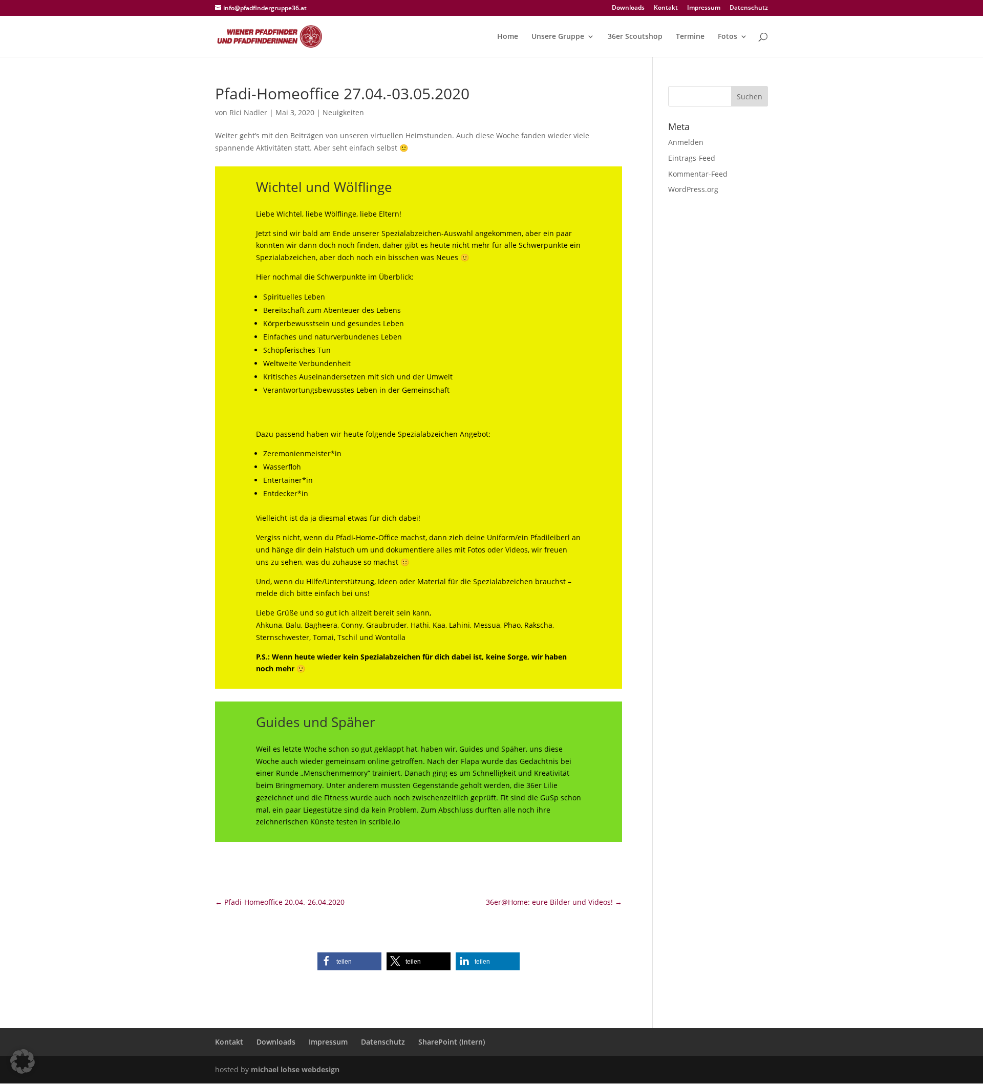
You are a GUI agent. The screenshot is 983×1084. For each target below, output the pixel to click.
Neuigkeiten (343, 112)
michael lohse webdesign (295, 1069)
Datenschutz (749, 8)
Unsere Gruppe (557, 37)
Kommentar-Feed (698, 174)
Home (507, 37)
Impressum (703, 8)
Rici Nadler (248, 112)
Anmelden (685, 142)
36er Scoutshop (635, 37)
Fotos (727, 37)
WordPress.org (693, 189)
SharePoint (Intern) (451, 1042)
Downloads (628, 8)
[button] (349, 961)
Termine (690, 37)
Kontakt (666, 8)
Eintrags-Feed (691, 158)
